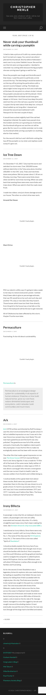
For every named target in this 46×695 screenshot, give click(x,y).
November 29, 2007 (10, 510)
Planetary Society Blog (11, 680)
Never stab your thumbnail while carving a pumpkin (20, 43)
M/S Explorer (35, 536)
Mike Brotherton (9, 671)
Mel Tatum (7, 666)
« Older (6, 619)
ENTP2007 (7, 653)
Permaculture (12, 327)
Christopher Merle (23, 8)
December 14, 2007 (10, 49)
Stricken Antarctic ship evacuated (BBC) (26, 525)
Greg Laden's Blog (10, 662)
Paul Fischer (8, 676)
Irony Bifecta (11, 506)
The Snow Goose (13, 458)
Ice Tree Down (12, 155)
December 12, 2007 (10, 159)
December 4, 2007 (10, 331)
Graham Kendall (9, 657)
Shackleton (14, 541)
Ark (5, 420)
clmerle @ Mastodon (11, 643)
